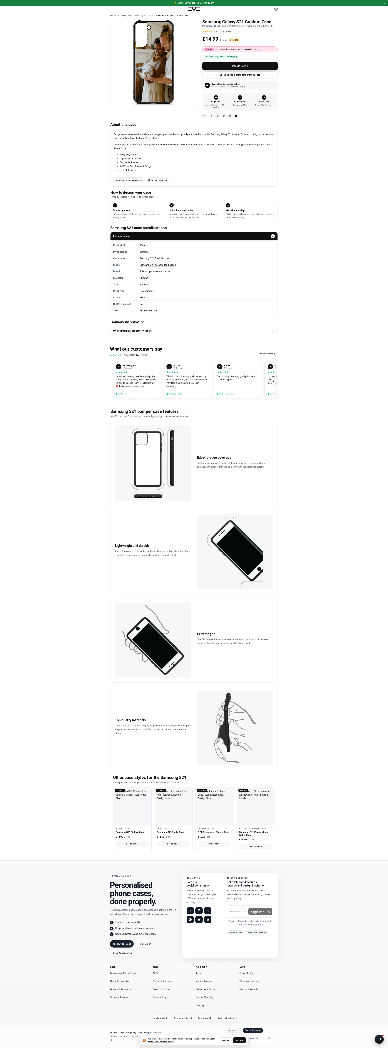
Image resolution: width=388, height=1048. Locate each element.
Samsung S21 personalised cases (158, 264)
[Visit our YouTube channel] (199, 919)
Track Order (144, 944)
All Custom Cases (156, 180)
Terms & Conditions (249, 981)
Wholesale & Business (207, 989)
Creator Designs (204, 981)
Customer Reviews (119, 997)
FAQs (155, 973)
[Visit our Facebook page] (190, 910)
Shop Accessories (122, 953)
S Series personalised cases (155, 271)
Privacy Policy (246, 973)
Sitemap (200, 1005)
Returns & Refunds (248, 989)
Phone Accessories (119, 981)
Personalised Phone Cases (123, 973)
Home (113, 15)
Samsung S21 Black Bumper (154, 258)
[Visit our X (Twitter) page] (207, 910)
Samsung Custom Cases (127, 180)
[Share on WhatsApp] (223, 115)
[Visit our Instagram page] (199, 910)
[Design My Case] (194, 9)
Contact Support (161, 997)
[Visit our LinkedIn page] (207, 919)
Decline (225, 1040)
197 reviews (227, 31)
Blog (198, 973)
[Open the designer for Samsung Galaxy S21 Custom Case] (153, 62)
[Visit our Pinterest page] (190, 919)
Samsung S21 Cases (144, 15)
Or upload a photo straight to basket (242, 75)
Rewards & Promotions (121, 989)
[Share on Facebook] (211, 115)
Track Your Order (161, 989)
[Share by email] (235, 115)
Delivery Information (163, 981)
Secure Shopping (204, 997)
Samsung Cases (125, 15)
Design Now (238, 66)
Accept (239, 1040)
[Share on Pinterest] (229, 115)
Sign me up (260, 912)
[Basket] (276, 9)
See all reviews (265, 354)
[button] (112, 9)
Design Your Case (121, 944)
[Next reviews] (274, 381)
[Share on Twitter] (217, 115)
